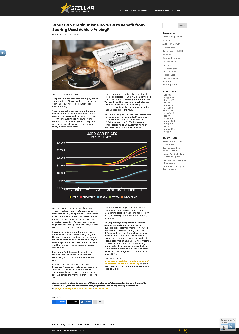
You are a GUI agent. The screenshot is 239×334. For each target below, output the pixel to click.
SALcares (166, 65)
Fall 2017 (166, 126)
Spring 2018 (168, 123)
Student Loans (169, 75)
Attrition (166, 40)
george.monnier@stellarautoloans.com (73, 288)
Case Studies (168, 47)
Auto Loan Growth (72, 34)
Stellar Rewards (162, 11)
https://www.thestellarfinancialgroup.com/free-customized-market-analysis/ (127, 262)
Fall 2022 (166, 95)
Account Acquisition (172, 36)
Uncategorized (169, 84)
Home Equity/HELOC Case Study (172, 143)
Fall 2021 (166, 102)
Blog (126, 11)
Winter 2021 (167, 110)
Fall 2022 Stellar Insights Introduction (174, 161)
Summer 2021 (168, 105)
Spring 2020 (168, 113)
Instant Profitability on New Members (173, 167)
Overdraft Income (171, 58)
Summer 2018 (168, 121)
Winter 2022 (168, 100)
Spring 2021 (167, 108)
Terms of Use (99, 324)
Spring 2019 (167, 118)
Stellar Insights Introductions (169, 70)
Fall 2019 (166, 116)
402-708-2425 (102, 288)
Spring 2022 (168, 97)
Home (118, 11)
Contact (176, 11)
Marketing (167, 54)
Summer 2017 (168, 129)
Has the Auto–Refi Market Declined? (171, 149)
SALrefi (71, 324)
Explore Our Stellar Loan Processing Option (173, 155)
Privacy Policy (84, 324)
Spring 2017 (167, 131)
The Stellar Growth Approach (171, 79)
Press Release (169, 61)
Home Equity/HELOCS (172, 51)
